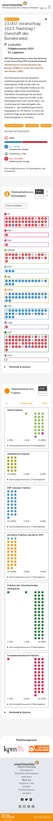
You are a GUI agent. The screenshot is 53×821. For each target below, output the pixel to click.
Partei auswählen (14, 205)
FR (45, 8)
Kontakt (26, 786)
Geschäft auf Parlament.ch (16, 131)
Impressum (26, 776)
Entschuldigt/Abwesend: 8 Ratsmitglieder (27, 647)
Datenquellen (26, 770)
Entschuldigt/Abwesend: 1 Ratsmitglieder (27, 479)
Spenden (26, 793)
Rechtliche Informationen (26, 773)
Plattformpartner (26, 789)
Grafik (38, 191)
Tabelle (39, 196)
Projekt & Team (26, 783)
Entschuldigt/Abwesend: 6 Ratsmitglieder (27, 445)
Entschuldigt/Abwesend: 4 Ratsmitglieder (27, 526)
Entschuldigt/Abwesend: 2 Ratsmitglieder (27, 577)
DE (41, 8)
